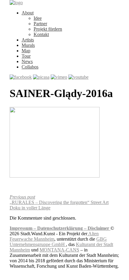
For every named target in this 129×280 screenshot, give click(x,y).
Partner (40, 23)
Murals (28, 45)
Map (26, 50)
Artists (28, 39)
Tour (26, 56)
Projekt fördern (48, 29)
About (28, 12)
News (27, 61)
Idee (38, 18)
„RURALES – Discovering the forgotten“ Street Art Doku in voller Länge (59, 202)
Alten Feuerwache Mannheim (54, 236)
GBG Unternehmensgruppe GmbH (58, 241)
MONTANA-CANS (59, 249)
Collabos (30, 66)
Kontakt (41, 34)
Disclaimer (99, 228)
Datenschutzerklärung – (62, 228)
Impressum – (23, 228)
